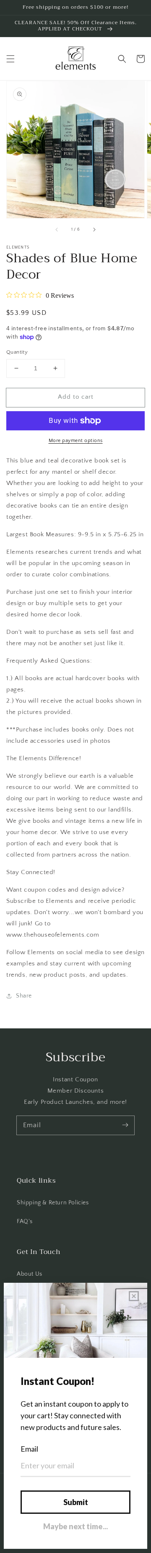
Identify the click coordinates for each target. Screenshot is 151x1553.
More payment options (76, 440)
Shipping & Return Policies (53, 1202)
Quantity (17, 352)
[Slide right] (94, 230)
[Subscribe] (125, 1125)
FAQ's (25, 1221)
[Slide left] (57, 230)
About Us (29, 1274)
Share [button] (24, 996)
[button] (10, 59)
